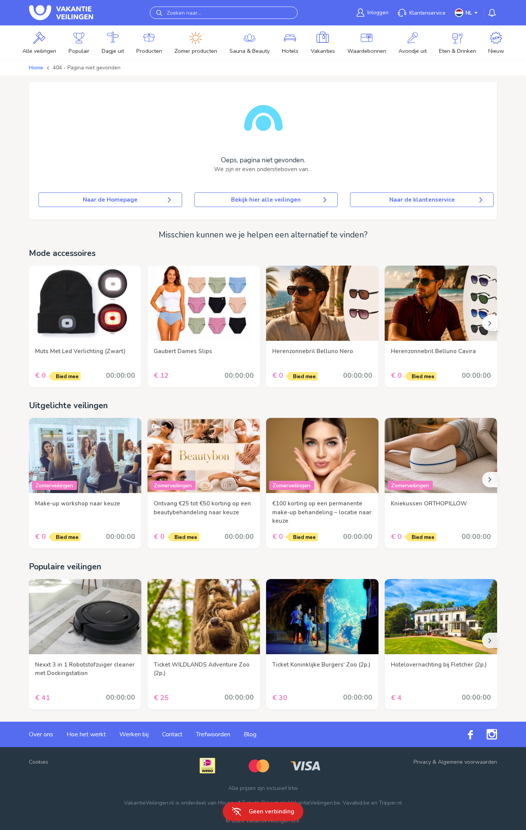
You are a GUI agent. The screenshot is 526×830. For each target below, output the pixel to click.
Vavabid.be (356, 802)
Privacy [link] (422, 762)
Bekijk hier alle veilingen (266, 200)
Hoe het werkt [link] (86, 734)
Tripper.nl (390, 802)
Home (36, 67)
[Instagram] (485, 734)
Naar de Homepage (110, 200)
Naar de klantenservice (422, 200)
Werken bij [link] (134, 734)
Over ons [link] (41, 734)
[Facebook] (463, 734)
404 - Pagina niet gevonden (87, 67)
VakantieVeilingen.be (314, 802)
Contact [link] (172, 734)
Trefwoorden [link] (213, 734)
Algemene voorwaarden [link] (467, 762)
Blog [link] (250, 734)
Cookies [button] (38, 762)
